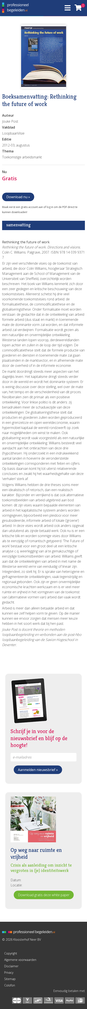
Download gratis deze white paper (43, 895)
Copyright (10, 953)
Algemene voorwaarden (20, 960)
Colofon (9, 985)
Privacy (8, 972)
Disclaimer (11, 966)
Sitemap (10, 979)
